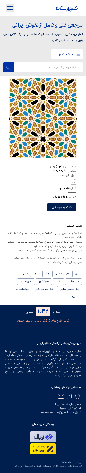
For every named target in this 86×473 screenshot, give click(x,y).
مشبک (58, 281)
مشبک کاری (43, 281)
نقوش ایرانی (73, 297)
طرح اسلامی (73, 281)
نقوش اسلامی (22, 289)
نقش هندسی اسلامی (69, 289)
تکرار (36, 274)
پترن (77, 274)
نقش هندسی (26, 281)
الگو (47, 274)
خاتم (25, 274)
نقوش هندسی (62, 274)
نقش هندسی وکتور (45, 289)
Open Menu (10, 8)
